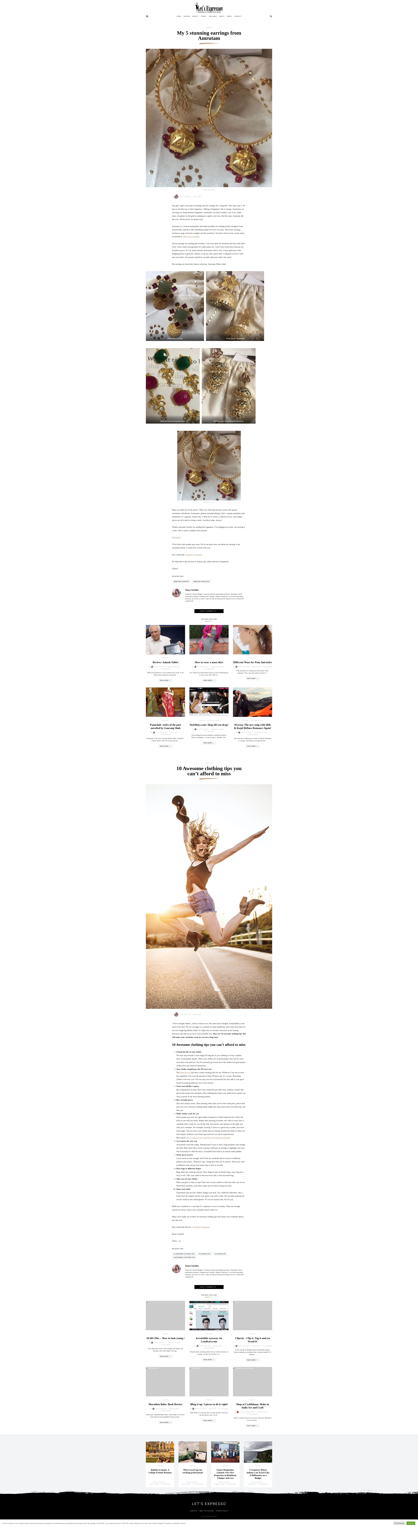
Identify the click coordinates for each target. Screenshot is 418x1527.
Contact (237, 16)
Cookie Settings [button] (399, 1523)
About (221, 16)
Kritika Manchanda (247, 1412)
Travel (203, 16)
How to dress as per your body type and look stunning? (208, 1138)
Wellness (213, 16)
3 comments (210, 731)
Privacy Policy (222, 1511)
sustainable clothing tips (184, 1257)
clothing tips (220, 1254)
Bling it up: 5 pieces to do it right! (209, 1404)
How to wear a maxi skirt (209, 662)
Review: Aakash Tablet (165, 662)
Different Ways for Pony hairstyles (252, 662)
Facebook (189, 555)
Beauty (195, 16)
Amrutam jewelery (181, 581)
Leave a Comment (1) (208, 611)
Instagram (198, 555)
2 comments (268, 667)
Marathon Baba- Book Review (165, 1404)
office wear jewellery (191, 236)
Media (229, 16)
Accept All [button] (411, 1523)
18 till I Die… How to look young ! (165, 1338)
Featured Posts (213, 720)
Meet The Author (207, 1511)
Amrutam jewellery (201, 581)
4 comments (166, 669)
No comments (210, 669)
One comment (166, 1411)
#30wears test (185, 1072)
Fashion (187, 16)
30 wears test (204, 1254)
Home (179, 16)
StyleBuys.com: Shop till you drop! (209, 724)
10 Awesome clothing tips (184, 1254)
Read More (164, 680)
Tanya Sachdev (185, 196)
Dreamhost (176, 537)
